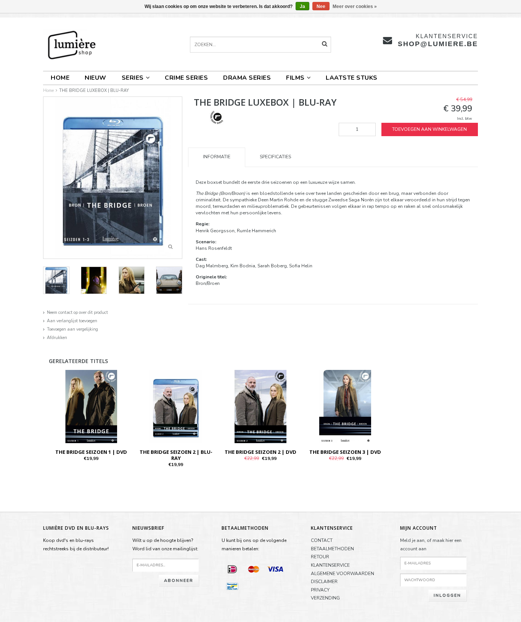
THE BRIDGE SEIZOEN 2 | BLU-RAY (176, 454)
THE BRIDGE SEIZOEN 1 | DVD (91, 451)
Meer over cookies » (355, 6)
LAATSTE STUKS (352, 78)
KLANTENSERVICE (330, 565)
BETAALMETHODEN (332, 549)
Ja (302, 6)
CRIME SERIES (186, 78)
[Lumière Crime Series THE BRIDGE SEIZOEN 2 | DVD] (260, 406)
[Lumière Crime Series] (217, 117)
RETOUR (320, 557)
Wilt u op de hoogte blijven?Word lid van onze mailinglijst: (165, 544)
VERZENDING (325, 598)
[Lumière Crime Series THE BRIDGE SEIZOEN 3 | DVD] (345, 406)
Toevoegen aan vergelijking (72, 329)
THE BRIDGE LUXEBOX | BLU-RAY (94, 90)
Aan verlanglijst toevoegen (72, 321)
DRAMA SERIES (247, 78)
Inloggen (447, 595)
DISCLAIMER (324, 582)
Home (60, 78)
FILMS (295, 78)
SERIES (133, 78)
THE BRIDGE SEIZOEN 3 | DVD (345, 451)
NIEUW (95, 78)
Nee (321, 6)
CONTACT (322, 540)
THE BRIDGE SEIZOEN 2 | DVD (260, 451)
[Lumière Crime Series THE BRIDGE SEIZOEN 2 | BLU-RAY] (175, 406)
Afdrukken (57, 338)
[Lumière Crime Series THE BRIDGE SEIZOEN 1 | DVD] (91, 406)
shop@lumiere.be (438, 44)
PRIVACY (320, 590)
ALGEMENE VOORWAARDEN (342, 574)
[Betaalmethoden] (232, 569)
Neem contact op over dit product (77, 312)
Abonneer (178, 580)
